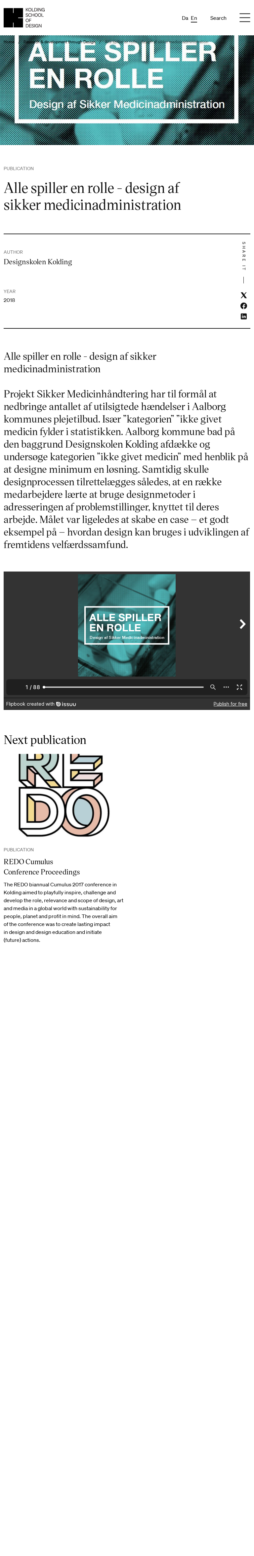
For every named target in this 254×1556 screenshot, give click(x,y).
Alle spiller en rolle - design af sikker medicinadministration (156, 42)
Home (9, 42)
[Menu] (245, 18)
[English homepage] (24, 17)
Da (185, 18)
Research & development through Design (59, 42)
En (194, 18)
